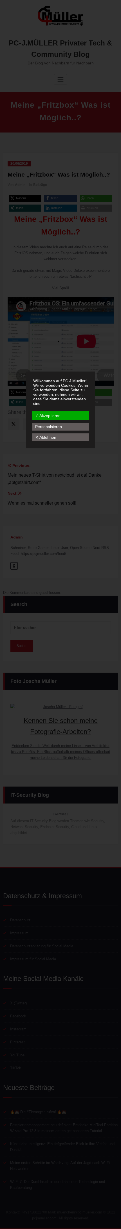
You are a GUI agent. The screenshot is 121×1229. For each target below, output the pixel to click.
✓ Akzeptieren (47, 415)
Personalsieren (48, 426)
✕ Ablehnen (45, 437)
